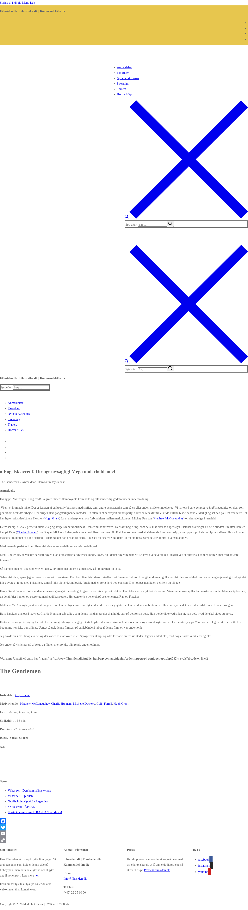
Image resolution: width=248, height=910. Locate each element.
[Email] (124, 833)
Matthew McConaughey (168, 518)
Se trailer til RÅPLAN (21, 806)
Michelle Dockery (84, 703)
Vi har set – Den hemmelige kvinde (29, 790)
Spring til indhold (10, 2)
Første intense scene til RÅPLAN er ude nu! (35, 812)
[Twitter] (124, 827)
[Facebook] (124, 821)
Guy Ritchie (22, 695)
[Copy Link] (124, 840)
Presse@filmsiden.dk (157, 870)
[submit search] (170, 224)
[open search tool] (186, 217)
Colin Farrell (104, 703)
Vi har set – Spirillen (20, 796)
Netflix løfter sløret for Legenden (28, 801)
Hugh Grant (51, 518)
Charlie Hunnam (27, 532)
